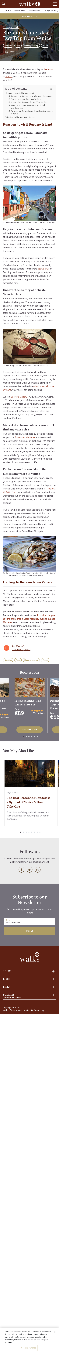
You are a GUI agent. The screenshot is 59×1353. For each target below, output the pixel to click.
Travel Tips (19, 10)
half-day (48, 69)
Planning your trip (31, 45)
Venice (45, 45)
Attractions (34, 10)
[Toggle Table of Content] (50, 89)
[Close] (55, 1332)
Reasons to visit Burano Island (20, 93)
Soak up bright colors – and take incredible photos (31, 96)
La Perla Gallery (19, 396)
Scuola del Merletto (25, 437)
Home (8, 10)
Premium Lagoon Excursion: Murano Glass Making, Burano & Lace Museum (29, 619)
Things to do (49, 10)
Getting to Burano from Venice (20, 117)
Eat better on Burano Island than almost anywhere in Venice (32, 112)
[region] (29, 1340)
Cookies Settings (28, 1348)
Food (18, 45)
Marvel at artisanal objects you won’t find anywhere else (28, 106)
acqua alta (43, 268)
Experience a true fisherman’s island (26, 99)
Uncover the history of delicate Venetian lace (29, 102)
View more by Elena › (21, 650)
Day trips (8, 45)
